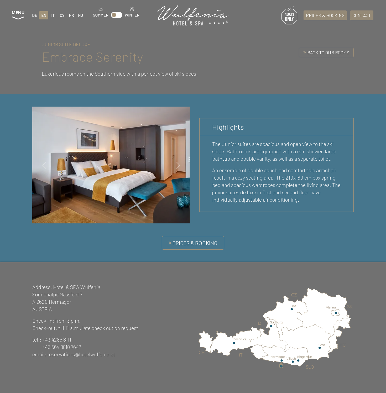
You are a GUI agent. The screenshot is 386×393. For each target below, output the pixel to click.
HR (71, 15)
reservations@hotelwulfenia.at (81, 354)
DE (34, 15)
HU (80, 15)
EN (43, 15)
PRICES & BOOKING (325, 15)
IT (53, 15)
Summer (100, 15)
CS (62, 15)
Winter (132, 15)
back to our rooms (328, 52)
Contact (361, 15)
